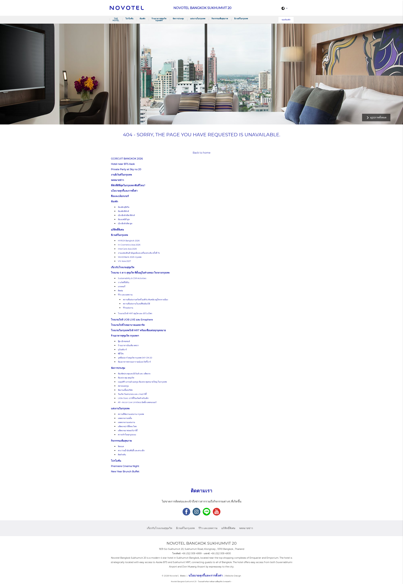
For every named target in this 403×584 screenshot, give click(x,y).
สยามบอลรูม (123, 386)
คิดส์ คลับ (122, 454)
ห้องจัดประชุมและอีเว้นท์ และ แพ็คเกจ (134, 373)
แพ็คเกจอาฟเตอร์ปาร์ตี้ (127, 430)
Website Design (233, 576)
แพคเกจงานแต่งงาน (126, 422)
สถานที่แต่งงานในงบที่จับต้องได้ (136, 303)
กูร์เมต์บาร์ (122, 349)
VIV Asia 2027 (124, 261)
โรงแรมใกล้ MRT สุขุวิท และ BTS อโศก (135, 313)
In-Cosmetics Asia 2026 (129, 245)
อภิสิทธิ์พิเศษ (117, 229)
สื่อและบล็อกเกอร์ (120, 196)
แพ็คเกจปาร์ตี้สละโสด (127, 426)
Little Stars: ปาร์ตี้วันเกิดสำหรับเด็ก (133, 398)
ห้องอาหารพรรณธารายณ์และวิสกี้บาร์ (134, 362)
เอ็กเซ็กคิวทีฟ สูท (125, 223)
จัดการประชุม (178, 18)
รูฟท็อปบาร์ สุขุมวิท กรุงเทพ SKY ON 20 (135, 358)
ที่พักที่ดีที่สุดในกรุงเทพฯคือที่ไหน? (128, 185)
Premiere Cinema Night (125, 466)
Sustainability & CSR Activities (132, 278)
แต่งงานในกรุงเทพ (197, 18)
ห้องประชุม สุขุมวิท (126, 378)
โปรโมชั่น (129, 18)
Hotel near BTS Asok (123, 163)
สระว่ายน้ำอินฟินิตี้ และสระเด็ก (131, 450)
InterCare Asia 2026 (127, 249)
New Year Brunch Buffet (125, 471)
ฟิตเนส (121, 446)
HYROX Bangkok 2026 (129, 240)
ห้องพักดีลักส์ (123, 211)
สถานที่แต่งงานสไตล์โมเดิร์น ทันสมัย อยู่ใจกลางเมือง (145, 299)
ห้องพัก (142, 18)
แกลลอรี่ (121, 286)
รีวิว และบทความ (125, 294)
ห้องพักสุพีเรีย (123, 207)
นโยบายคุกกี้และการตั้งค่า (124, 190)
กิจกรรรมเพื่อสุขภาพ (220, 18)
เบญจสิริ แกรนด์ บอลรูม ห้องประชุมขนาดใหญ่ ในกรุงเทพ (142, 382)
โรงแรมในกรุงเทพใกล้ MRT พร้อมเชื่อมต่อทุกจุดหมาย (138, 330)
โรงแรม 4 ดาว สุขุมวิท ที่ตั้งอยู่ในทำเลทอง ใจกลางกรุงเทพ (140, 272)
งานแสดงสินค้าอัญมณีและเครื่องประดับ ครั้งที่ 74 (139, 253)
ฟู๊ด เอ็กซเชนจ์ (124, 341)
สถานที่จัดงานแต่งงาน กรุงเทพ (131, 414)
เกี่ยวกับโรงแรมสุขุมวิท (122, 267)
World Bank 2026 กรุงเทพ (129, 257)
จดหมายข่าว (117, 179)
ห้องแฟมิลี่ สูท (124, 219)
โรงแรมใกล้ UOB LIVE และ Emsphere (132, 319)
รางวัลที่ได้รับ (123, 282)
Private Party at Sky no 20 (126, 169)
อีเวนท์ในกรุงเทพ (241, 18)
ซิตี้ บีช (120, 353)
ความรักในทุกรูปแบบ (127, 434)
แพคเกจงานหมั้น (125, 418)
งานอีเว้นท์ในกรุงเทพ (121, 174)
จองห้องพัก (286, 19)
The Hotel (116, 19)
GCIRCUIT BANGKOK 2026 (127, 158)
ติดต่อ (120, 290)
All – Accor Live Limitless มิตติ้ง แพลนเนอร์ (137, 402)
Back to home (201, 152)
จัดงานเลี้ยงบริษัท (125, 390)
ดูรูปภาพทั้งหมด (378, 117)
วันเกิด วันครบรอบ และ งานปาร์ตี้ (132, 394)
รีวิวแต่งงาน (128, 308)
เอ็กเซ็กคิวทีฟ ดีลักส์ (126, 215)
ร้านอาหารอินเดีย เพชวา (128, 345)
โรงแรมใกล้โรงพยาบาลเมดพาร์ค (128, 324)
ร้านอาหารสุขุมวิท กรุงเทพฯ (159, 19)
